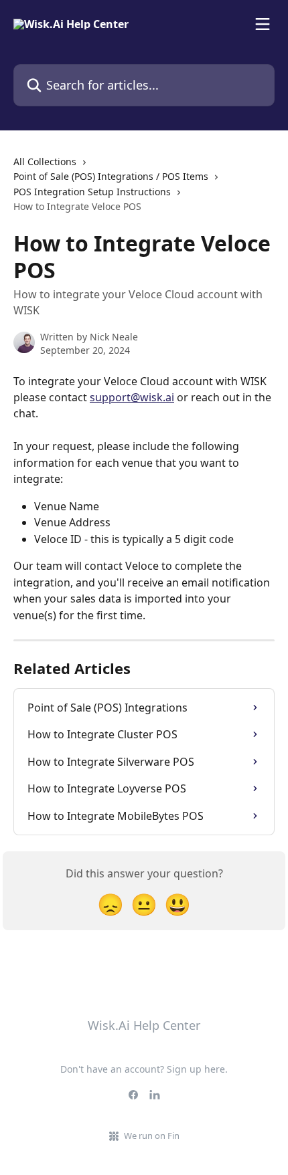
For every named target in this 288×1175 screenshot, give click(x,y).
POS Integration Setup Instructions (92, 191)
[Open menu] (262, 24)
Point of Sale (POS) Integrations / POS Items (110, 176)
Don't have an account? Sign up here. (144, 1069)
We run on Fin (151, 1136)
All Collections (44, 161)
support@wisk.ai (132, 397)
